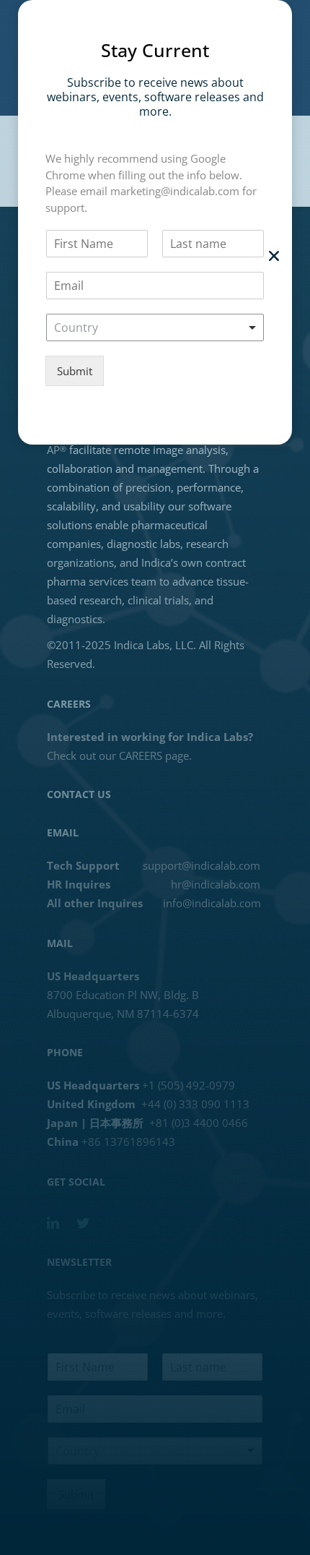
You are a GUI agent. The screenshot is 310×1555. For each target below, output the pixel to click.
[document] (155, 777)
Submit (74, 371)
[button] (274, 256)
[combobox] (155, 327)
